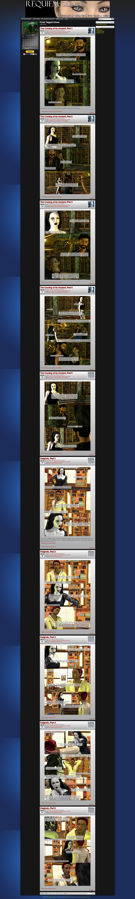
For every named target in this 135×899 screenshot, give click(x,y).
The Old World (26, 19)
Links (66, 19)
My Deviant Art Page (101, 24)
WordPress (65, 897)
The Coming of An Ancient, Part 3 (56, 202)
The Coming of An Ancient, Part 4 (56, 287)
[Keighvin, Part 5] (67, 885)
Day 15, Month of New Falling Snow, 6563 (59, 31)
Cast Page (36, 19)
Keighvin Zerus (58, 463)
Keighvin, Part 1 (47, 458)
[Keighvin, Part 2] (67, 629)
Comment (91, 112)
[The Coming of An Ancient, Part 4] (67, 364)
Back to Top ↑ (87, 897)
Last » (65, 893)
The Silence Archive (48, 19)
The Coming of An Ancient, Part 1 (56, 28)
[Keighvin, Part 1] (67, 535)
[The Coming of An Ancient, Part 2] (67, 193)
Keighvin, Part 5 (47, 808)
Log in (98, 29)
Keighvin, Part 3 (47, 637)
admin (48, 30)
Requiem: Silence (70, 10)
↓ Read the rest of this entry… (49, 543)
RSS (82, 897)
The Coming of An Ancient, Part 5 (56, 373)
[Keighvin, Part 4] (67, 800)
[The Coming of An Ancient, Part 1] (67, 105)
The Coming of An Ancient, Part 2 (56, 116)
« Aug (25, 48)
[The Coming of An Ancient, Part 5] (67, 450)
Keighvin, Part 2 (47, 551)
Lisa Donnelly (58, 33)
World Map (59, 19)
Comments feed (100, 31)
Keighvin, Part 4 (47, 722)
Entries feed (99, 30)
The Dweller (65, 33)
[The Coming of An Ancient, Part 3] (67, 279)
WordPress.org (100, 32)
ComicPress (73, 897)
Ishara (52, 33)
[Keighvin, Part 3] (67, 714)
